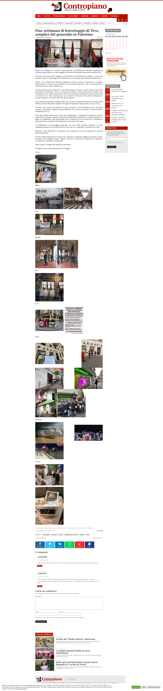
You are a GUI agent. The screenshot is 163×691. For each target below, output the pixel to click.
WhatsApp (70, 547)
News (41, 27)
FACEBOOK (40, 547)
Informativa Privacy (22, 689)
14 (113, 44)
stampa (98, 530)
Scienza (104, 16)
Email (61, 612)
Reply (39, 566)
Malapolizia (69, 23)
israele (61, 534)
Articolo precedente (41, 538)
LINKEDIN (59, 547)
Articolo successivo (97, 538)
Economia (84, 16)
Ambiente (95, 16)
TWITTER (50, 547)
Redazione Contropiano (44, 37)
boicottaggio (46, 534)
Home (39, 16)
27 (110, 48)
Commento (38, 596)
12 (106, 44)
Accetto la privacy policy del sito (116, 142)
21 (113, 46)
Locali (39, 23)
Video (102, 23)
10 (123, 41)
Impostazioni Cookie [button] (154, 687)
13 (110, 44)
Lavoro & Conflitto (49, 23)
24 (123, 46)
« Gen (106, 53)
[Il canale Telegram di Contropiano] (118, 20)
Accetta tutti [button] (136, 687)
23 (119, 46)
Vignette (95, 23)
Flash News (73, 16)
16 (119, 44)
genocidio (54, 534)
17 (123, 44)
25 (126, 46)
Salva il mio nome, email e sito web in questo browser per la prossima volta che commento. (61, 617)
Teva (87, 534)
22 (116, 46)
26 (106, 48)
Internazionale (59, 16)
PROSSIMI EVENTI (113, 86)
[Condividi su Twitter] (98, 37)
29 (116, 48)
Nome (37, 612)
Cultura (114, 16)
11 (126, 41)
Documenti (87, 23)
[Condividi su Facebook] (101, 37)
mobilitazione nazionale (71, 534)
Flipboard (79, 547)
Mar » (110, 53)
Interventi (78, 23)
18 (126, 44)
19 (106, 46)
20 (110, 46)
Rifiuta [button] (143, 687)
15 (116, 44)
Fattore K (60, 23)
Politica (47, 16)
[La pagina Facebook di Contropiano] (126, 20)
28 (113, 48)
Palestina (81, 534)
